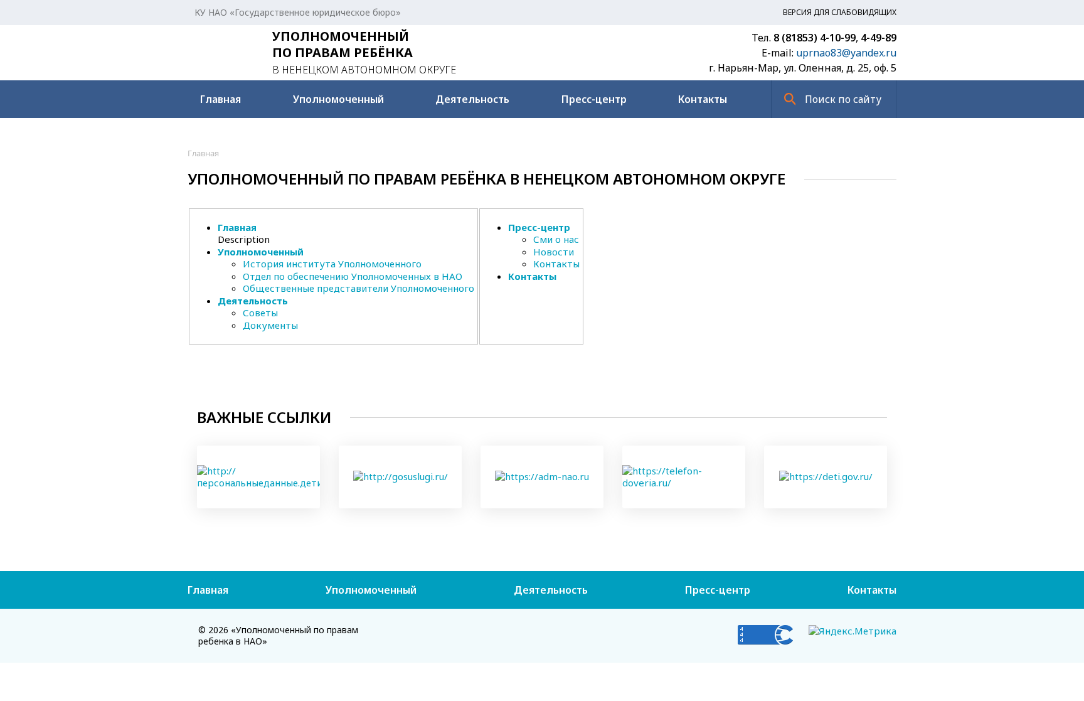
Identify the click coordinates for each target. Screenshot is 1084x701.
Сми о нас (556, 239)
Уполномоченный (338, 99)
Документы (270, 325)
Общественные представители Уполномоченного (358, 288)
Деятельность (472, 99)
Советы (260, 312)
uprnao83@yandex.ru (846, 53)
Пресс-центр (594, 99)
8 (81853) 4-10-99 (814, 38)
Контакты (702, 99)
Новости (553, 251)
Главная (220, 99)
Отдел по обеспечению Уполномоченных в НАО (352, 276)
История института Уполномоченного (332, 263)
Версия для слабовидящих (839, 13)
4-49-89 (878, 38)
